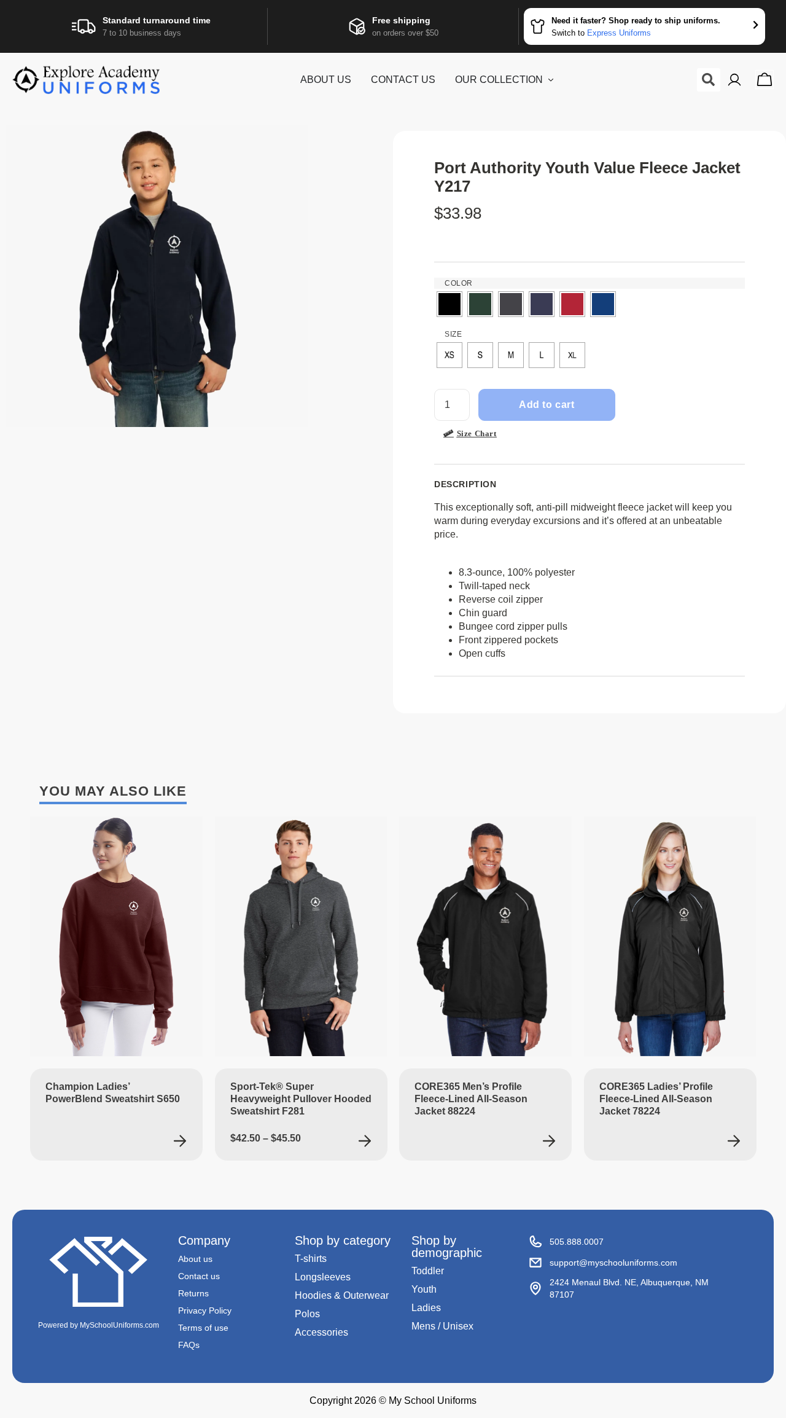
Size (453, 334)
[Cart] (764, 79)
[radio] (449, 304)
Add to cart (547, 404)
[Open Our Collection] (551, 79)
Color (459, 283)
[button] (708, 80)
